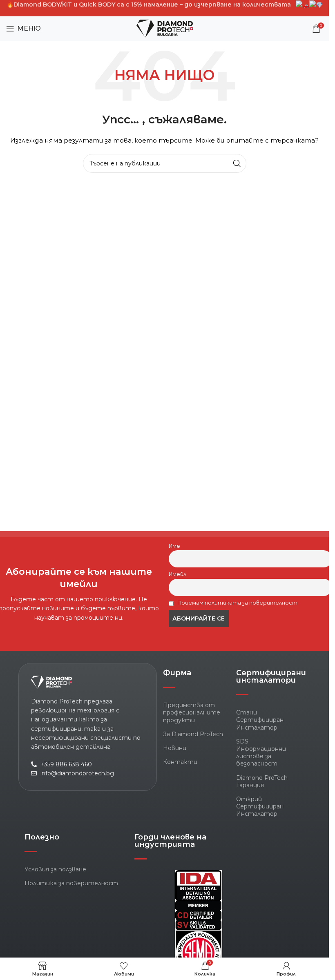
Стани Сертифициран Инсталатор (260, 720)
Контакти (180, 762)
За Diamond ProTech (193, 734)
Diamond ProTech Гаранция (262, 781)
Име (174, 546)
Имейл (177, 574)
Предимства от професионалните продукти (191, 712)
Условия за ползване (55, 869)
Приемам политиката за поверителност (236, 603)
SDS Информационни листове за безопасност (261, 753)
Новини (174, 748)
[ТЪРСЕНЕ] (237, 163)
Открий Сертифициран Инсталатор (260, 806)
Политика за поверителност (71, 883)
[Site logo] (164, 28)
